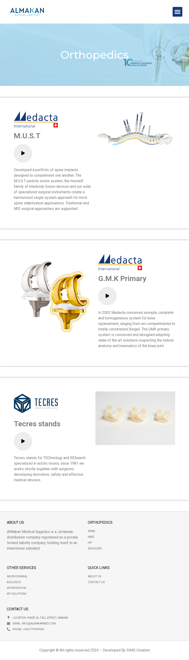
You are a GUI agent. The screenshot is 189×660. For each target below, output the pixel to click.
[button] (177, 12)
